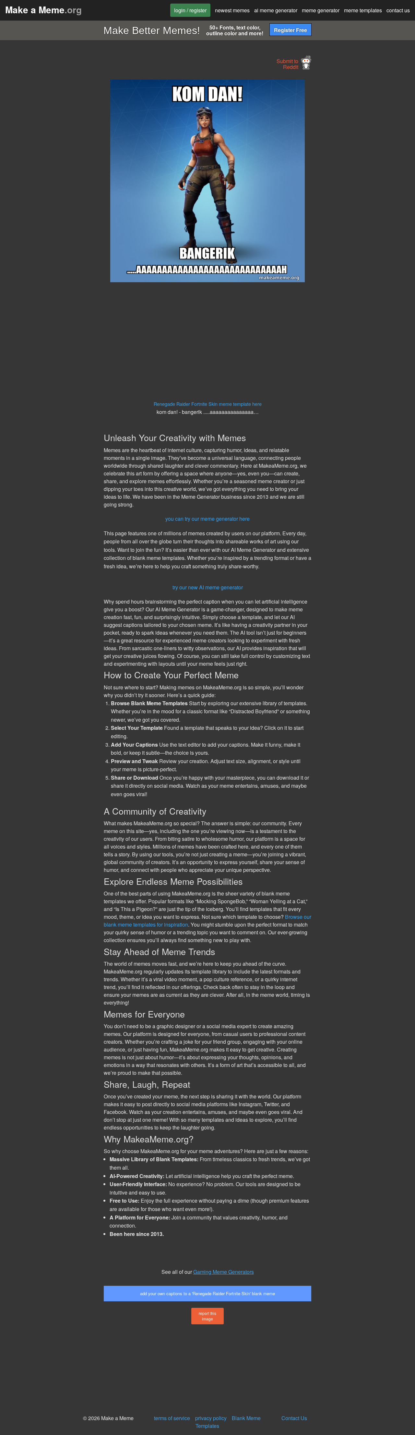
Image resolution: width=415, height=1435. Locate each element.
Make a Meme (43, 9)
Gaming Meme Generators (223, 1271)
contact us (398, 10)
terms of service (172, 1418)
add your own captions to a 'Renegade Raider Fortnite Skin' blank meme (207, 1293)
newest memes (232, 10)
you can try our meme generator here (207, 518)
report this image (207, 1315)
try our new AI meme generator (207, 587)
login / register (190, 10)
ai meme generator (275, 10)
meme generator (320, 10)
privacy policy (211, 1418)
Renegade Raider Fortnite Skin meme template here (208, 403)
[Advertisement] (50, 177)
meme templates (363, 10)
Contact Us (294, 1418)
